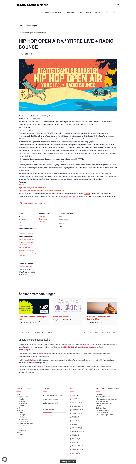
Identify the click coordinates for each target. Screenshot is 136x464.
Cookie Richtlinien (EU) (102, 412)
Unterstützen (22, 430)
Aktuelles (21, 399)
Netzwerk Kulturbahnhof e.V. (24, 424)
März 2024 (75, 399)
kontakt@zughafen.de (51, 403)
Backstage (33, 360)
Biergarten (22, 239)
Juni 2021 (75, 439)
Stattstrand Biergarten (26, 266)
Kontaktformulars (87, 347)
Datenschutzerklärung (102, 410)
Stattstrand (22, 233)
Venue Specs (86, 344)
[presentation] (34, 306)
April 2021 (75, 442)
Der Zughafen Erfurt (22, 397)
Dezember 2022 (76, 406)
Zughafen (30, 233)
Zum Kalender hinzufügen (32, 203)
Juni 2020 (75, 453)
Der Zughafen (56, 12)
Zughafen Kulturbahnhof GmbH (54, 395)
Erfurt (20, 242)
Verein (88, 12)
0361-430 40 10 (68, 347)
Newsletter (22, 406)
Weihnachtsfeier (23, 419)
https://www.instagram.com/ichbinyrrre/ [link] (32, 187)
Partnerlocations (23, 421)
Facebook (75, 196)
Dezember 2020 (76, 446)
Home (47, 12)
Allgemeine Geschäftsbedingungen (106, 399)
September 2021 (77, 431)
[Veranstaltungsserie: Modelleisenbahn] (39, 322)
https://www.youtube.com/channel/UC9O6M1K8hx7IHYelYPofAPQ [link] (42, 190)
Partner (21, 428)
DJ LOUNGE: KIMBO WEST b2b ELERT (99, 332)
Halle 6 (40, 354)
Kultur (31, 242)
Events (81, 12)
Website (87, 193)
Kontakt (98, 12)
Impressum (99, 394)
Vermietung (70, 12)
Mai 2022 (74, 420)
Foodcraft (42, 222)
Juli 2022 (74, 417)
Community (22, 401)
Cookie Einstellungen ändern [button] (104, 415)
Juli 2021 (74, 435)
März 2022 (75, 424)
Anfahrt (21, 435)
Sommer (27, 247)
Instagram (64, 196)
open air (21, 247)
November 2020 (76, 449)
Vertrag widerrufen (68, 462)
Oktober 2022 (76, 413)
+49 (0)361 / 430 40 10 (52, 399)
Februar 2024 (76, 402)
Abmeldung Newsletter (103, 397)
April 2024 (75, 395)
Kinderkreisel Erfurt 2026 (62, 317)
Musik (31, 245)
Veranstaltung (31, 253)
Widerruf (98, 406)
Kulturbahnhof (23, 245)
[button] (4, 459)
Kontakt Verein (23, 426)
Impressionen (23, 403)
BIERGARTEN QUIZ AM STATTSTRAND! (37, 332)
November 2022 (76, 410)
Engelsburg (30, 239)
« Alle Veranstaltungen (28, 25)
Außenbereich (41, 367)
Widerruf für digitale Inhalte (104, 403)
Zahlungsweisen (101, 408)
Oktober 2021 (76, 428)
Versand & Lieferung (102, 401)
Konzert (25, 242)
